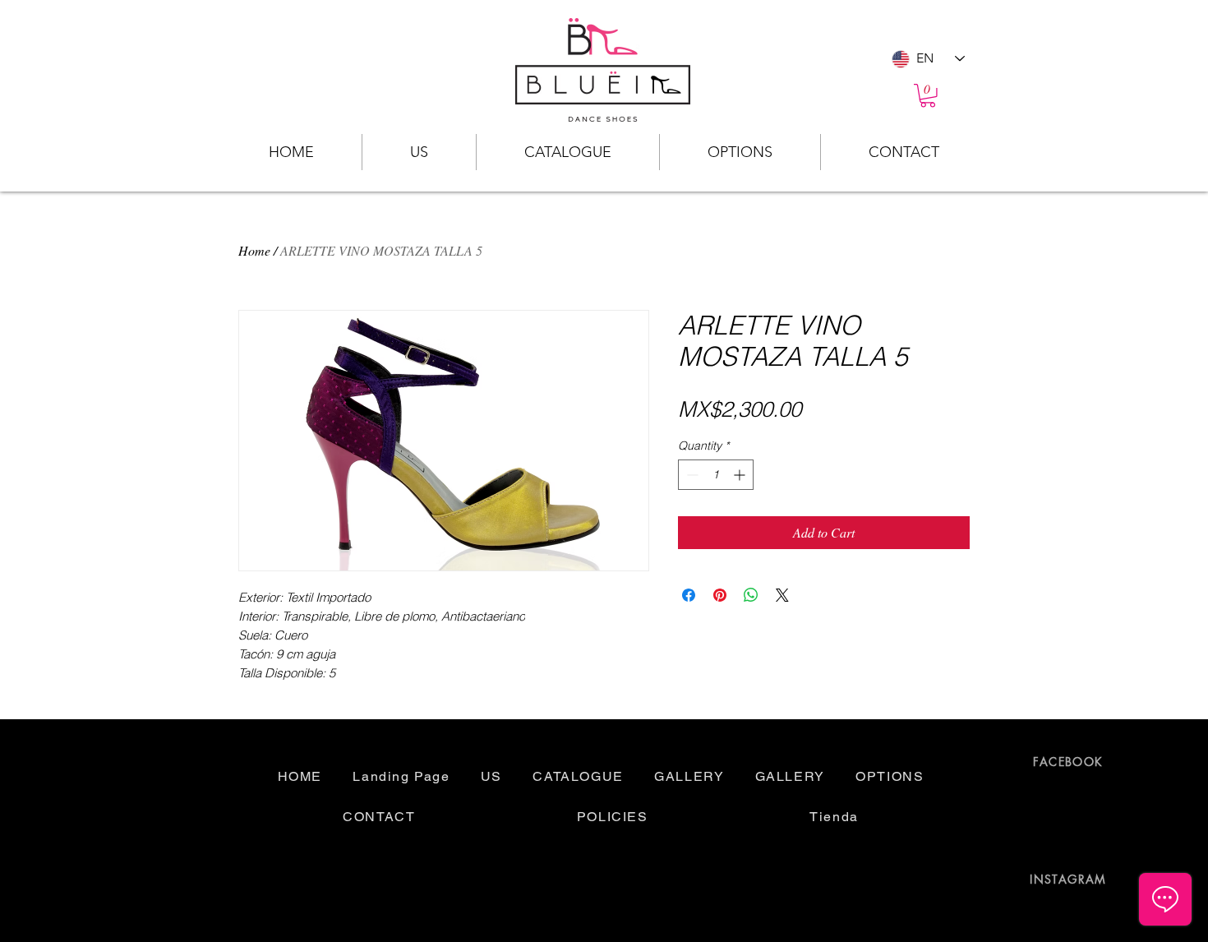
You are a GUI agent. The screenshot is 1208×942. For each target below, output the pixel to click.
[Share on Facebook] (689, 595)
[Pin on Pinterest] (720, 595)
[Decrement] (690, 474)
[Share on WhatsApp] (751, 595)
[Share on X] (782, 595)
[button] (928, 96)
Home (254, 250)
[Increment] (741, 474)
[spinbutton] (716, 474)
